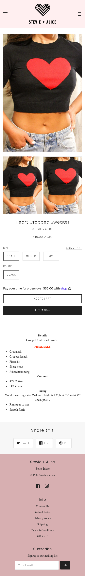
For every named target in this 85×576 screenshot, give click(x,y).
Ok (65, 565)
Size (6, 247)
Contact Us (42, 506)
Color (7, 266)
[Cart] (80, 14)
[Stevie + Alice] (42, 13)
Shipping (42, 524)
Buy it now (42, 310)
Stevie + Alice (42, 229)
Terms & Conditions (42, 530)
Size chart (74, 247)
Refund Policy (42, 512)
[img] (38, 485)
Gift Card (42, 536)
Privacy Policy (42, 518)
